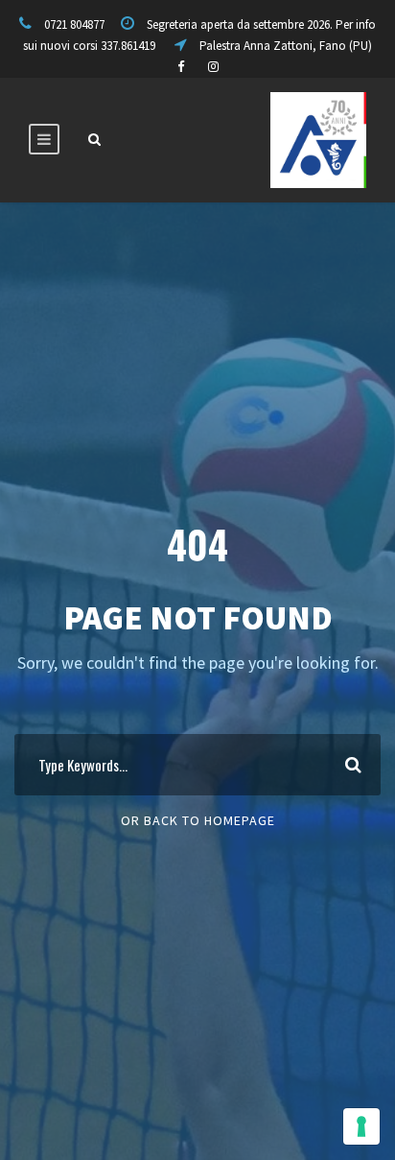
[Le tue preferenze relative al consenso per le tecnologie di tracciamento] (361, 1126)
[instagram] (213, 67)
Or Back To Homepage (198, 820)
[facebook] (180, 67)
